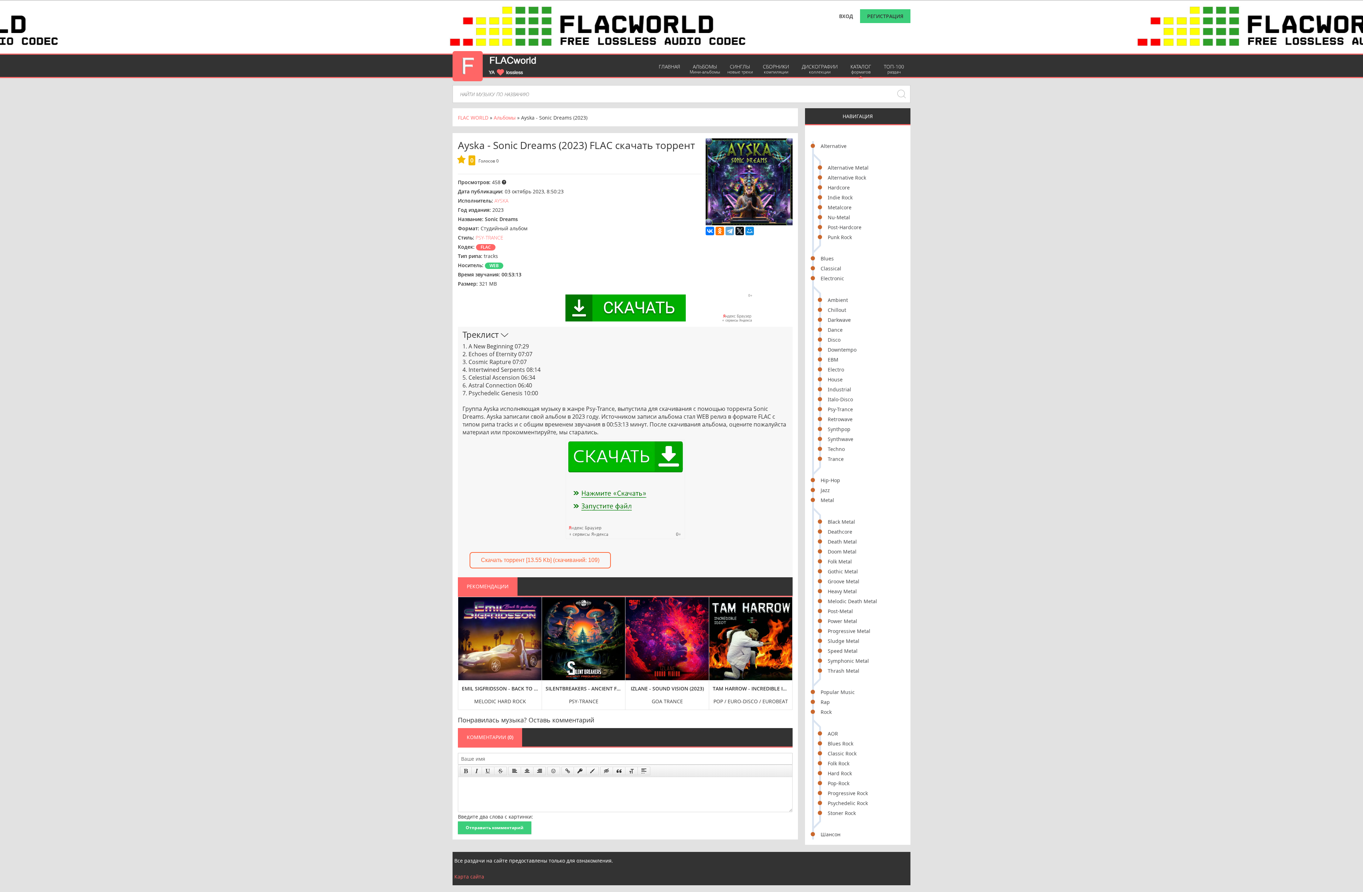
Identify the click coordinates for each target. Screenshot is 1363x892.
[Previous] (465, 648)
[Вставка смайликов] (553, 771)
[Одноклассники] (720, 231)
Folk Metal (840, 561)
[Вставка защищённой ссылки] (580, 771)
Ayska (501, 200)
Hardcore (839, 187)
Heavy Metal (842, 591)
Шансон (831, 834)
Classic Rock (842, 753)
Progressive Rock (848, 793)
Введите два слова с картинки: (495, 816)
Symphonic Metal (848, 660)
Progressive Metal (849, 631)
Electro (836, 369)
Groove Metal (843, 581)
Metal (827, 500)
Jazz (825, 490)
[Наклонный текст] (476, 771)
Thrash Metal (843, 670)
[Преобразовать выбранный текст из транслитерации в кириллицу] (631, 771)
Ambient (838, 300)
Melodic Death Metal (852, 601)
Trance (836, 459)
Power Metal (842, 621)
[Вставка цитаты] (619, 771)
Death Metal (842, 541)
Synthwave (840, 439)
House (835, 379)
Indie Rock (840, 197)
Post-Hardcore (844, 227)
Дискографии (820, 69)
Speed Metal (843, 651)
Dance (835, 329)
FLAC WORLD (473, 117)
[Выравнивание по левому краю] (514, 771)
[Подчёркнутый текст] (488, 771)
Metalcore (840, 207)
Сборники (776, 69)
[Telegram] (730, 231)
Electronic (832, 278)
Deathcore (840, 531)
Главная (669, 66)
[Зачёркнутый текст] (500, 771)
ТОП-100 (894, 69)
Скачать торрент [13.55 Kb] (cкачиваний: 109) (540, 560)
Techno (836, 449)
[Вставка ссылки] (568, 771)
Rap (825, 702)
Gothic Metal (843, 571)
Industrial (839, 389)
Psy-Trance (840, 409)
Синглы (740, 69)
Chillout (837, 310)
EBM (833, 359)
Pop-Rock (838, 783)
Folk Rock (838, 763)
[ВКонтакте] (710, 231)
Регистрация (885, 16)
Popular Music (838, 692)
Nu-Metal (839, 217)
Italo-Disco (840, 399)
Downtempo (842, 349)
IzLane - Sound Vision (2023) (667, 688)
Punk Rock (840, 237)
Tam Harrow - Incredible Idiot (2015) (751, 688)
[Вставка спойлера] (643, 771)
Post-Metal (840, 611)
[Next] (785, 648)
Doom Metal (842, 551)
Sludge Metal (843, 641)
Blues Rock (840, 743)
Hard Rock (840, 773)
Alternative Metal (848, 167)
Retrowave (840, 419)
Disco (834, 339)
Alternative (834, 146)
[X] (739, 231)
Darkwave (839, 319)
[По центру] (527, 771)
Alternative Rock (847, 177)
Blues (827, 258)
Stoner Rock (842, 813)
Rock (826, 712)
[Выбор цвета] (592, 771)
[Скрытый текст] (606, 771)
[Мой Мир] (749, 231)
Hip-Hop (830, 480)
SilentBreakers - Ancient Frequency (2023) (584, 688)
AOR (833, 733)
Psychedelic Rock (848, 803)
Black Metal (841, 521)
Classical (831, 268)
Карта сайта (469, 876)
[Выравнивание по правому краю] (539, 771)
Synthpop (839, 429)
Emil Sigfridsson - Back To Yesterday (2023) (500, 688)
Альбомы (705, 69)
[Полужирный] (466, 771)
